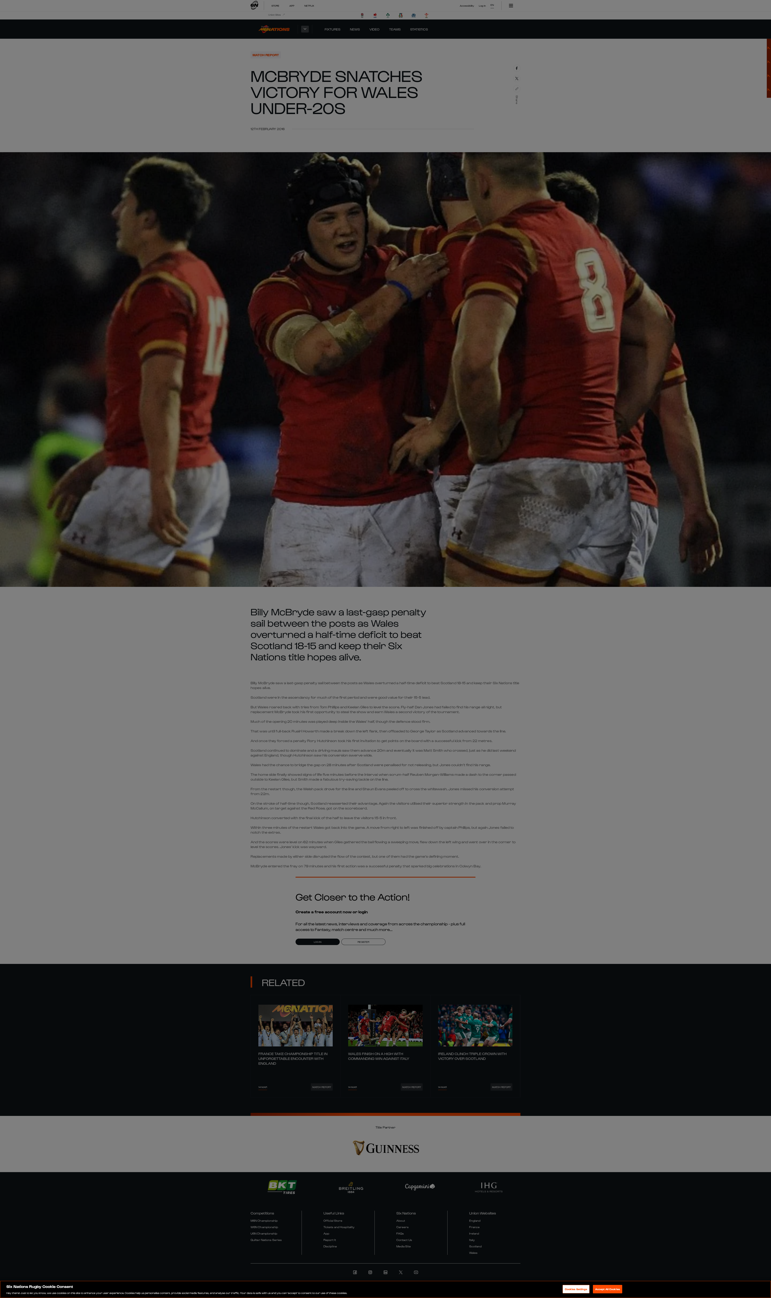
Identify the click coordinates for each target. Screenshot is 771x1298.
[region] (385, 1289)
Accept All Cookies (607, 1288)
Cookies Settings (576, 1288)
